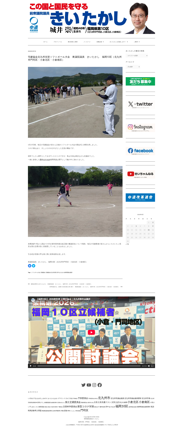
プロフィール (58, 42)
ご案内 (136, 42)
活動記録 (100, 42)
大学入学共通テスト (102, 402)
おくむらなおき (53, 398)
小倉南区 (144, 402)
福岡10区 (121, 406)
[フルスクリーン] (152, 366)
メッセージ (87, 42)
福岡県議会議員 (68, 272)
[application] (91, 332)
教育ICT (56, 406)
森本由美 (102, 407)
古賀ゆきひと (61, 402)
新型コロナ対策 (85, 406)
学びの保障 (123, 402)
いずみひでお (32, 398)
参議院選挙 (54, 402)
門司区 (84, 410)
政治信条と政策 (73, 42)
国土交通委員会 (73, 402)
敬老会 (61, 406)
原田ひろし (40, 402)
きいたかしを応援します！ (118, 42)
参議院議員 (47, 402)
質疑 (65, 411)
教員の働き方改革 (49, 406)
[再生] (31, 366)
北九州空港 (146, 398)
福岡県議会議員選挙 (143, 407)
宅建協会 (43, 272)
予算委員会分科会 (93, 398)
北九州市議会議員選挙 (132, 398)
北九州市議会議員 (117, 398)
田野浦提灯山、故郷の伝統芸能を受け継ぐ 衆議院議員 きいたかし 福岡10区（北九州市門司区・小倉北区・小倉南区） (84, 286)
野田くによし (71, 411)
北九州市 (104, 398)
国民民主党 (91, 402)
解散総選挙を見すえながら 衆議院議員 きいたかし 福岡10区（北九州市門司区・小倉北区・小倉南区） (61, 284)
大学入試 (115, 402)
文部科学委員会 (70, 406)
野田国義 (78, 410)
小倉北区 (133, 402)
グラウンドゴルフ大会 (65, 398)
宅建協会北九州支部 (51, 272)
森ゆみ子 (96, 406)
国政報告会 (84, 402)
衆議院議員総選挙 (47, 411)
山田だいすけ (34, 406)
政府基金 (41, 407)
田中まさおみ (60, 272)
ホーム (46, 42)
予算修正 (75, 398)
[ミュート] (149, 366)
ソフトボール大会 (35, 272)
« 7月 (127, 244)
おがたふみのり (42, 398)
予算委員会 (83, 398)
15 (149, 230)
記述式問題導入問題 (58, 411)
